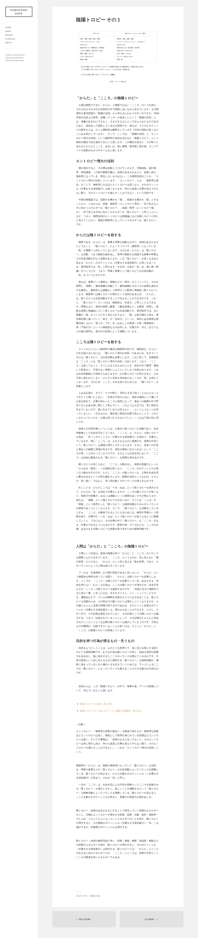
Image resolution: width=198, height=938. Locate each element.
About (8, 43)
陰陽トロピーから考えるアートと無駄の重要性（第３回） (111, 710)
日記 (98, 896)
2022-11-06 (81, 896)
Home (8, 27)
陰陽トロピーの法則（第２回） (97, 703)
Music (8, 31)
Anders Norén (18, 60)
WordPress (19, 58)
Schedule (10, 39)
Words (9, 35)
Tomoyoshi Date (19, 12)
